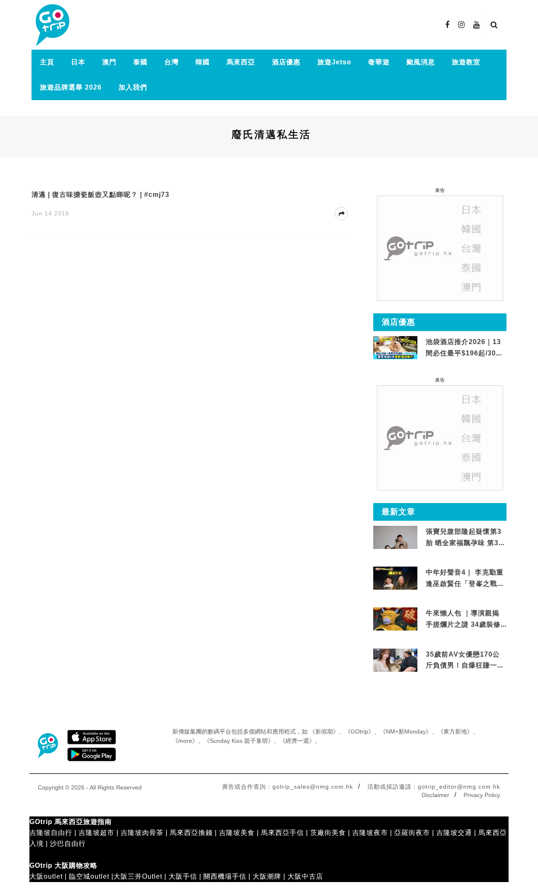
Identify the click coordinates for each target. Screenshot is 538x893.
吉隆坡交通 (454, 832)
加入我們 (133, 87)
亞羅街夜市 (412, 832)
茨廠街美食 (328, 832)
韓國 (202, 62)
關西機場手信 (224, 876)
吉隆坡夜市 (370, 832)
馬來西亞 (241, 62)
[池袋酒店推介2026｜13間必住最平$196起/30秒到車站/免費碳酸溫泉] (395, 347)
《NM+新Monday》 (406, 731)
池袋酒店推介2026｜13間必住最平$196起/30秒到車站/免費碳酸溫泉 (464, 353)
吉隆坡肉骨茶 (142, 832)
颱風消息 (420, 62)
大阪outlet (46, 876)
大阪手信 (183, 876)
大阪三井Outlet (137, 876)
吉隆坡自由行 (50, 832)
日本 (78, 62)
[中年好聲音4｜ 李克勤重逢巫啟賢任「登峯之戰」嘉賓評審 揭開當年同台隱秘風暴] (395, 578)
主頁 (47, 62)
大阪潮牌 (267, 876)
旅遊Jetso (334, 62)
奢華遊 (379, 62)
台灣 (171, 62)
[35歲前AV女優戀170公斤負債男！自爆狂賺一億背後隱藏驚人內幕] (395, 660)
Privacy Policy (482, 795)
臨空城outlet (89, 876)
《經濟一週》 (297, 740)
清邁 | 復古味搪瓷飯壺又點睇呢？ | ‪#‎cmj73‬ (100, 194)
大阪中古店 (305, 876)
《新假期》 (324, 731)
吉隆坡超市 (96, 832)
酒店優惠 (286, 62)
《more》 (185, 740)
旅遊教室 (466, 62)
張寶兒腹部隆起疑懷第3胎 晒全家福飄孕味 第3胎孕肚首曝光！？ (466, 542)
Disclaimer (435, 795)
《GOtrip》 (359, 731)
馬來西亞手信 (282, 832)
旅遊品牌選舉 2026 (71, 87)
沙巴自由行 (68, 843)
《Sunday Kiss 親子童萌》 (239, 740)
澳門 (109, 62)
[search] (494, 25)
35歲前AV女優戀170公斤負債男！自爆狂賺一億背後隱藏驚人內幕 (465, 665)
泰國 (140, 62)
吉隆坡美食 (237, 832)
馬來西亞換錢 (191, 832)
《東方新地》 (455, 731)
